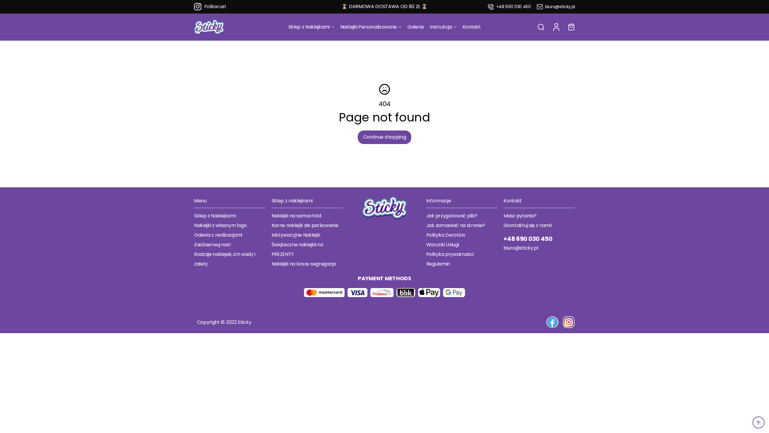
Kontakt (472, 26)
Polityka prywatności (450, 254)
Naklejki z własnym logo (220, 225)
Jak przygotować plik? (451, 215)
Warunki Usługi (442, 244)
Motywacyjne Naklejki (296, 235)
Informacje (438, 200)
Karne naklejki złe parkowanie (305, 225)
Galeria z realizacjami (218, 235)
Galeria (415, 26)
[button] (541, 27)
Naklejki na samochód (296, 215)
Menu (200, 200)
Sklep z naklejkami (292, 200)
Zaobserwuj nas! (212, 244)
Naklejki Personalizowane (368, 26)
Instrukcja (441, 26)
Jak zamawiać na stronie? (455, 225)
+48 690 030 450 (513, 7)
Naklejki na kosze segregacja (304, 263)
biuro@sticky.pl (560, 7)
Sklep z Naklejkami (309, 26)
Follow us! (215, 6)
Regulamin (438, 263)
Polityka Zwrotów (445, 235)
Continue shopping (384, 137)
